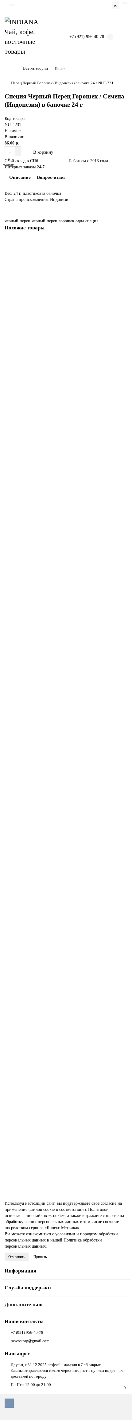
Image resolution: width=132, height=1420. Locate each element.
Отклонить (16, 1257)
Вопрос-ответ (51, 177)
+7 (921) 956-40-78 (27, 1332)
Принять (40, 1257)
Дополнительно (24, 1304)
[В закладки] (122, 244)
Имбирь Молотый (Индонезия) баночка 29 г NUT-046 (52, 799)
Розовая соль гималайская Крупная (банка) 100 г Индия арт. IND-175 (65, 1153)
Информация (20, 1271)
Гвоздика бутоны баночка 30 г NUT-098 (40, 558)
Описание (20, 177)
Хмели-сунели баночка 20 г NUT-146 (38, 441)
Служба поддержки (28, 1288)
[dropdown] (12, 5)
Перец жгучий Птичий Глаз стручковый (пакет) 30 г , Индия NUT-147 (66, 917)
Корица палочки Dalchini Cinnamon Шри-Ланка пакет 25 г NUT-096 (64, 1035)
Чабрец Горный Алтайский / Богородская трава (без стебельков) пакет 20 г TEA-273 (61, 320)
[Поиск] (121, 68)
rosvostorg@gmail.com (30, 1340)
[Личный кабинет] (124, 3)
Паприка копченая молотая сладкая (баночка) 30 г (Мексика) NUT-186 (63, 679)
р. (115, 5)
